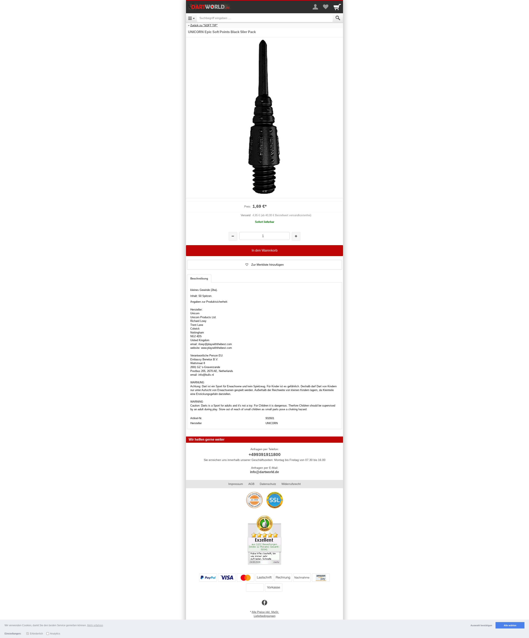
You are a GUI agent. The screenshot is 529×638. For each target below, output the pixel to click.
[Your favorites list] (325, 7)
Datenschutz (268, 484)
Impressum (235, 484)
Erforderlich (36, 633)
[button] (264, 265)
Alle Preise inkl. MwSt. (265, 612)
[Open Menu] (191, 18)
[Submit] (338, 18)
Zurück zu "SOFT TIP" (204, 25)
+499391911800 (265, 454)
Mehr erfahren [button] (95, 625)
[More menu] (315, 7)
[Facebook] (264, 602)
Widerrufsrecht (291, 484)
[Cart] (337, 7)
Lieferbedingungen (264, 616)
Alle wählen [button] (510, 625)
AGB (251, 484)
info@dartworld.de (264, 472)
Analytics (55, 633)
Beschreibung (199, 278)
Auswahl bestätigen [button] (481, 625)
